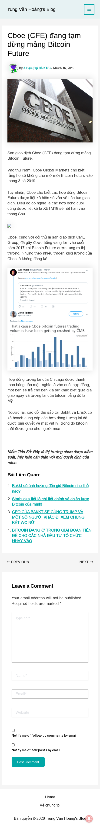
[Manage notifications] (89, 819)
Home (50, 797)
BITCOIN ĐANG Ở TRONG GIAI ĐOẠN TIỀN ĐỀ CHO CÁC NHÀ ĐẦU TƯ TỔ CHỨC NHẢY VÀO (51, 535)
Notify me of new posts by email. (36, 750)
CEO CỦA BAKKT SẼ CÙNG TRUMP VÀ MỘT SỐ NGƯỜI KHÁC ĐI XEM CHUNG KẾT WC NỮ (48, 517)
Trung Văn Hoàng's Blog (31, 9)
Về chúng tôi (50, 805)
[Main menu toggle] (89, 9)
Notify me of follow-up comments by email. (44, 735)
